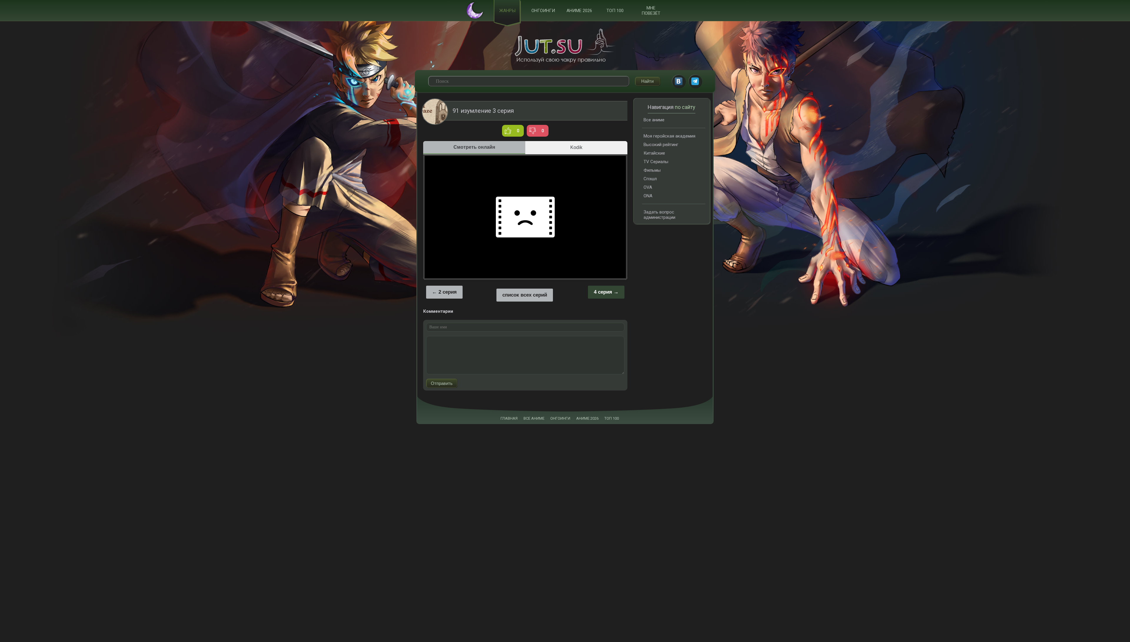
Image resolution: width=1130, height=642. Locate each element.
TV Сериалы (656, 161)
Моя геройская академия (669, 136)
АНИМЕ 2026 (587, 418)
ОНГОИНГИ (560, 418)
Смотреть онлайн (474, 147)
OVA (648, 187)
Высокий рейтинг (661, 144)
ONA (648, 195)
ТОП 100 (615, 10)
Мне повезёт (651, 10)
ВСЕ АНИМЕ (534, 418)
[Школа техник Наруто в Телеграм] (695, 81)
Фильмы (652, 170)
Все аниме (654, 120)
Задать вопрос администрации (659, 214)
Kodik (576, 147)
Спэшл (650, 178)
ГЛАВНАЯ (509, 418)
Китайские (654, 153)
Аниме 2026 (579, 10)
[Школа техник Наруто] (565, 46)
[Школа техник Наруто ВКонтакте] (678, 81)
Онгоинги (543, 10)
